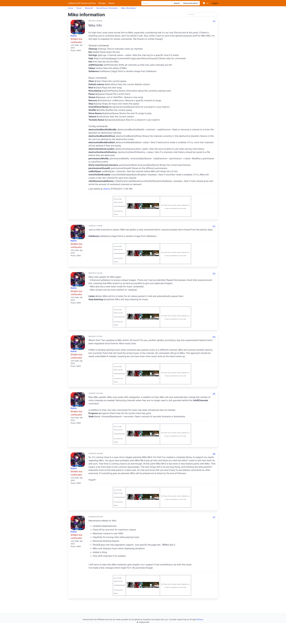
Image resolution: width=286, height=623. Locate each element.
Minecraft (89, 8)
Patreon (200, 619)
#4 (214, 337)
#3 (214, 273)
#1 (214, 21)
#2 (214, 226)
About (111, 3)
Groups (102, 3)
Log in (215, 3)
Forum (79, 8)
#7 (214, 517)
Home (70, 8)
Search (177, 3)
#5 (214, 394)
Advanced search (190, 3)
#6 (214, 454)
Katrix (74, 35)
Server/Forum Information (107, 8)
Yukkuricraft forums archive (82, 3)
